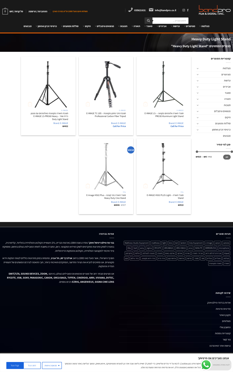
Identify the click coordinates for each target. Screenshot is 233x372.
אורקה (179, 253)
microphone (224, 248)
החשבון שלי (225, 327)
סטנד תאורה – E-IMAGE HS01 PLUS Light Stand (165, 197)
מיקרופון (129, 253)
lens (170, 243)
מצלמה (226, 258)
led (176, 243)
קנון (126, 258)
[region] (116, 362)
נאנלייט (218, 258)
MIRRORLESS (210, 248)
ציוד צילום (135, 258)
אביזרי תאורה (197, 253)
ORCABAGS (168, 248)
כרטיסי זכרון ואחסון (47, 26)
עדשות (176, 26)
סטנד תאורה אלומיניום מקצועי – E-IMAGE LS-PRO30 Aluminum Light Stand (164, 115)
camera (226, 243)
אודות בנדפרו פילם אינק (219, 302)
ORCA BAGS (181, 248)
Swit (135, 248)
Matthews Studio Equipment (137, 243)
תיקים (88, 26)
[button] (38, 11)
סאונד (149, 26)
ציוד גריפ (161, 258)
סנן (227, 157)
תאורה (137, 26)
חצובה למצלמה (148, 253)
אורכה (187, 253)
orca (190, 248)
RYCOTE (158, 248)
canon (217, 243)
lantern (183, 243)
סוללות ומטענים (71, 26)
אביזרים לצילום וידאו (213, 253)
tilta (129, 248)
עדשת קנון (172, 258)
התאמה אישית (51, 365)
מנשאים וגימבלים (105, 26)
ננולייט (209, 258)
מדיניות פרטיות (223, 309)
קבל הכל (15, 365)
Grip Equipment (196, 243)
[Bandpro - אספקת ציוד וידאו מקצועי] (213, 10)
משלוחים (226, 321)
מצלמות (205, 26)
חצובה (159, 253)
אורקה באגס (170, 253)
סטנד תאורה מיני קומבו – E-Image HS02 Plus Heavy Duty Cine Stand (106, 197)
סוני (202, 258)
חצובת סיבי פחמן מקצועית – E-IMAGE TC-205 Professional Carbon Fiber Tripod (106, 115)
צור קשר (227, 339)
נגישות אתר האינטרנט (220, 345)
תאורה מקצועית (215, 263)
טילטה (137, 253)
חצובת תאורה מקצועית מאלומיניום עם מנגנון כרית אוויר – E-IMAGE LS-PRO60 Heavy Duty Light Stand (49, 116)
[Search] (148, 20)
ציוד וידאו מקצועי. (148, 258)
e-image (208, 243)
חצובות (123, 26)
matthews (155, 243)
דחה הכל (32, 365)
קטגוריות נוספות (223, 333)
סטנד (196, 258)
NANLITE (198, 248)
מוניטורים (190, 26)
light (164, 243)
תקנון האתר (225, 315)
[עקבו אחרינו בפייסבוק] (188, 10)
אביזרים (163, 26)
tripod (226, 253)
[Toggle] (198, 68)
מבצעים (28, 26)
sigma (149, 248)
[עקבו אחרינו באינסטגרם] (183, 10)
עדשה (189, 258)
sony (142, 248)
